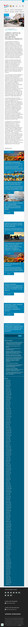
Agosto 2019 (8, 512)
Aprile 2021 (8, 480)
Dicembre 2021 (8, 468)
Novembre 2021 (8, 469)
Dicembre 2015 (8, 581)
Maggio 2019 (8, 516)
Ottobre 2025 (8, 396)
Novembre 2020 (9, 488)
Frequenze (12, 11)
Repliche (12, 9)
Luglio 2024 (8, 419)
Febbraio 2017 (8, 559)
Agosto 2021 (8, 474)
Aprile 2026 (8, 386)
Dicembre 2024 (8, 411)
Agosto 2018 (8, 530)
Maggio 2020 (8, 497)
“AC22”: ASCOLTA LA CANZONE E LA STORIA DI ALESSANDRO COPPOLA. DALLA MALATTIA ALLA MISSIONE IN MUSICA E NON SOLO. (14, 343)
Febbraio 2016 (8, 577)
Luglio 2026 (8, 382)
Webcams (16, 11)
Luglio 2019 (8, 513)
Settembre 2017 (8, 548)
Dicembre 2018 (8, 524)
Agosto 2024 (8, 418)
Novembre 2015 (8, 582)
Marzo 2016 (8, 576)
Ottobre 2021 (8, 471)
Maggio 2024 (8, 422)
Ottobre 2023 (8, 433)
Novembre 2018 (8, 526)
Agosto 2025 (8, 399)
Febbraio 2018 (8, 540)
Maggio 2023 (8, 441)
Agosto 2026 (8, 380)
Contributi (19, 625)
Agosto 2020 (8, 493)
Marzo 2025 (8, 407)
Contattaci (6, 11)
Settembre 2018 (8, 529)
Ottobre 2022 (8, 452)
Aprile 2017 (8, 555)
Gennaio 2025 (8, 410)
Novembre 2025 (8, 394)
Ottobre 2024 (8, 414)
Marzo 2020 (8, 501)
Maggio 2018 (8, 535)
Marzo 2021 (8, 482)
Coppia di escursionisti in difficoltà (12, 363)
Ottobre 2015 (8, 584)
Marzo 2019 (8, 519)
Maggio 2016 (8, 573)
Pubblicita (21, 11)
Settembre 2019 (8, 510)
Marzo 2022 (8, 463)
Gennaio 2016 (8, 579)
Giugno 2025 (8, 402)
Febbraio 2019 (8, 521)
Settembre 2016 (8, 566)
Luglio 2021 (8, 476)
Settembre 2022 (8, 454)
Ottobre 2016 (8, 565)
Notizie (15, 29)
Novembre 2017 (8, 544)
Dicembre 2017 (8, 543)
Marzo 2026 (8, 388)
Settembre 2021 (8, 472)
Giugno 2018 (8, 534)
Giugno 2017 (8, 552)
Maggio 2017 (8, 554)
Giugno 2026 (8, 383)
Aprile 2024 (8, 424)
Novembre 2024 (8, 413)
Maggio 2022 (8, 460)
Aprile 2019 (8, 518)
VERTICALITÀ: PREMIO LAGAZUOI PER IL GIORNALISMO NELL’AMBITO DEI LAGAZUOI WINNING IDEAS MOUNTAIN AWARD (14, 206)
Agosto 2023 (8, 436)
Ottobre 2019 (8, 508)
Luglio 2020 (8, 494)
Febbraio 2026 (8, 389)
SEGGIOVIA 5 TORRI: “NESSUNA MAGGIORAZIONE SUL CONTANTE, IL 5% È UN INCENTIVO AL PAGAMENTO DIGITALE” (13, 307)
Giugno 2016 (8, 571)
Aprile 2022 (8, 461)
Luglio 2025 (8, 400)
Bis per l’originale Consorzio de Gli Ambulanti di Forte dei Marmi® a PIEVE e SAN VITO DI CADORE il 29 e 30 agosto (14, 287)
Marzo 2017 (8, 557)
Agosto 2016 (8, 568)
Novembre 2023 (8, 432)
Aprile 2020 (8, 499)
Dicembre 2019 (8, 505)
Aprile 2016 (8, 574)
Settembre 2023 (8, 435)
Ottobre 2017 (8, 546)
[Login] (23, 1)
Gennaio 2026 (8, 391)
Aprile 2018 (8, 537)
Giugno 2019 (8, 515)
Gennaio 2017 (8, 560)
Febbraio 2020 (8, 502)
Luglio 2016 (8, 570)
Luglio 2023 (8, 438)
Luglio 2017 (8, 551)
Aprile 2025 (8, 405)
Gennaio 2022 (8, 466)
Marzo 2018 (8, 538)
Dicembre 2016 (8, 562)
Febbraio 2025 (8, 408)
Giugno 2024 (8, 421)
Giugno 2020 (8, 496)
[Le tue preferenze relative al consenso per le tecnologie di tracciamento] (2, 624)
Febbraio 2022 (8, 465)
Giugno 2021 (8, 477)
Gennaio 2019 (8, 523)
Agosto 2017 (8, 549)
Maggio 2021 (8, 479)
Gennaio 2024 (8, 429)
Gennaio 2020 (8, 504)
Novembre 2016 (8, 563)
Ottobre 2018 (8, 527)
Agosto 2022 (8, 455)
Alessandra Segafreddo (9, 29)
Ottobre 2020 (8, 490)
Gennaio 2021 (8, 485)
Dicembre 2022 (8, 449)
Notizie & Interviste (18, 9)
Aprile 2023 (8, 443)
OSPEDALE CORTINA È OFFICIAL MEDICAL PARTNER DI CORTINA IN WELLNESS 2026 (13, 225)
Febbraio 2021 (8, 483)
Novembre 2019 (8, 507)
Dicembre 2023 (8, 430)
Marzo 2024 (8, 425)
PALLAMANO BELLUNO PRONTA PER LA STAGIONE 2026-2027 (13, 349)
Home (5, 9)
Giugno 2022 (8, 458)
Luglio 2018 (8, 532)
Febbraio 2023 (8, 446)
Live (8, 9)
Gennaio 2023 (8, 447)
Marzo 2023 (8, 444)
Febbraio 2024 (8, 427)
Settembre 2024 (8, 416)
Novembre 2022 (8, 450)
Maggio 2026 (8, 385)
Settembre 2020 (8, 491)
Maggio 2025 (8, 403)
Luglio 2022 (8, 457)
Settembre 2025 (8, 397)
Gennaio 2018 (8, 541)
